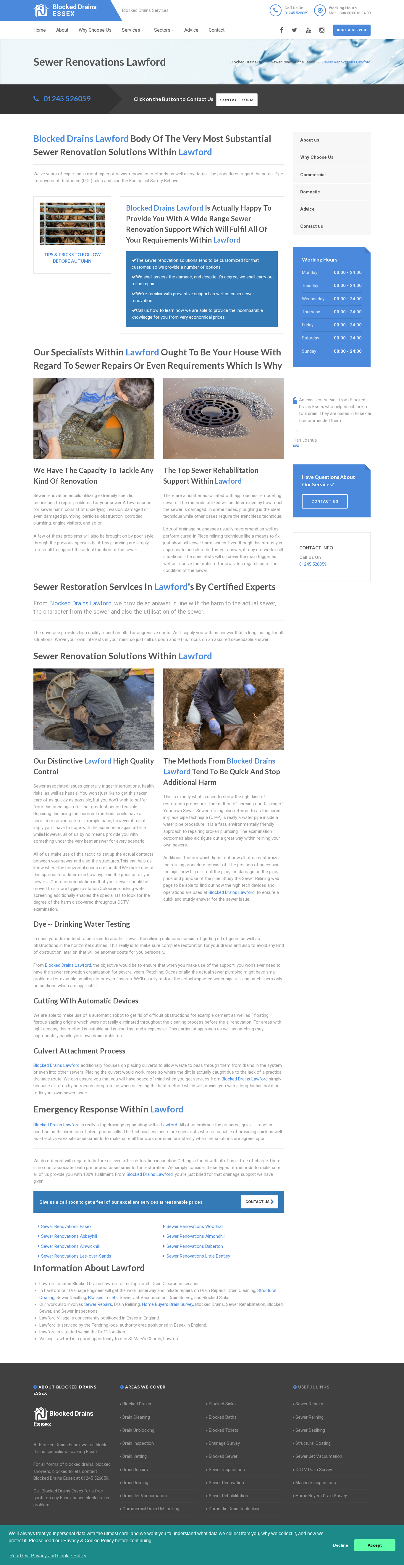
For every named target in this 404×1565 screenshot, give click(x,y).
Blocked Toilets (103, 1297)
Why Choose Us (95, 30)
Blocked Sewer (223, 1456)
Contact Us (257, 1202)
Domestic (310, 192)
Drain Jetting (134, 1456)
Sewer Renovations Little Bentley (198, 1256)
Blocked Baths (223, 1417)
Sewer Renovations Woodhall (195, 1226)
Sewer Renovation (226, 1482)
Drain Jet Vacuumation (144, 1495)
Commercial (313, 174)
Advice (191, 30)
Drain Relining (135, 1482)
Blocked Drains (136, 1404)
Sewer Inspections (227, 1469)
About (62, 30)
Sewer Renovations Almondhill (196, 1236)
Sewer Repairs (98, 1304)
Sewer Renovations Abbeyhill (69, 1236)
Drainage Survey (224, 1443)
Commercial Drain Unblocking (150, 1508)
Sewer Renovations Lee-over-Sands (76, 1256)
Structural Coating (313, 1443)
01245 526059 (296, 13)
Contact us (311, 226)
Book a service (352, 30)
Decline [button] (340, 1545)
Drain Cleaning (136, 1417)
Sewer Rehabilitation (228, 1495)
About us (309, 140)
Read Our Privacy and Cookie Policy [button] (47, 1555)
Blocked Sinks (222, 1404)
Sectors (162, 30)
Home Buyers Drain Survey (167, 1304)
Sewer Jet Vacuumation (318, 1456)
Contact (216, 30)
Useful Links (313, 1386)
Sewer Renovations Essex (66, 1226)
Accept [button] (375, 1545)
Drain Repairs (135, 1469)
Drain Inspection (138, 1443)
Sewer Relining (309, 1417)
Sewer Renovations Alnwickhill (70, 1246)
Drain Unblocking (138, 1430)
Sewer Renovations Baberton (195, 1246)
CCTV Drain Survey (313, 1469)
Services (131, 30)
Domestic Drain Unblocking (235, 1508)
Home (39, 30)
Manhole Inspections (315, 1482)
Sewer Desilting (310, 1430)
